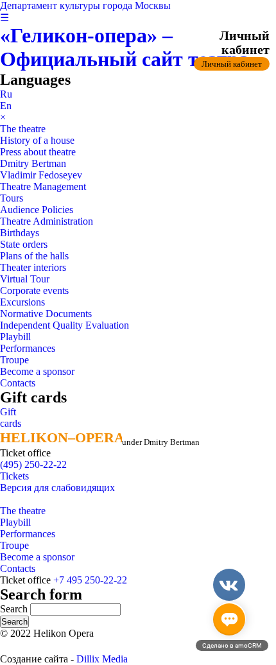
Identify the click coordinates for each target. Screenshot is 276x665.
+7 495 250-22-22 (90, 579)
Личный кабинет (232, 64)
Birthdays (19, 232)
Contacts (17, 382)
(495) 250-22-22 (33, 464)
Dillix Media (102, 658)
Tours (11, 198)
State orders (23, 244)
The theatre (23, 128)
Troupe (14, 359)
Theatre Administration (46, 221)
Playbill (15, 336)
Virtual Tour (24, 278)
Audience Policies (36, 209)
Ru (6, 94)
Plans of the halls (34, 255)
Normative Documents (46, 313)
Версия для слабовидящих (57, 487)
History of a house (37, 140)
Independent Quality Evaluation (64, 325)
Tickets (14, 476)
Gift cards (10, 417)
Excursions (22, 302)
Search (15, 608)
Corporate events (34, 290)
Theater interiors (33, 267)
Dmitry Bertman (33, 163)
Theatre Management (43, 186)
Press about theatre (38, 151)
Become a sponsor (37, 371)
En (6, 105)
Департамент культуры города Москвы (85, 5)
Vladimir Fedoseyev (41, 174)
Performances (27, 348)
